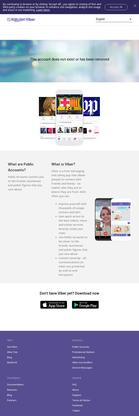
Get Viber (12, 346)
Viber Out (12, 352)
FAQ (74, 384)
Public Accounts (80, 346)
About (75, 389)
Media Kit (12, 362)
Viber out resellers (82, 362)
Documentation (15, 384)
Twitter (76, 410)
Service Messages (82, 367)
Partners (11, 400)
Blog (9, 357)
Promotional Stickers (83, 352)
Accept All (116, 7)
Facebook (77, 405)
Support (76, 395)
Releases (12, 389)
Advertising (78, 357)
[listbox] (114, 19)
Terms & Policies (81, 400)
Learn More (43, 10)
